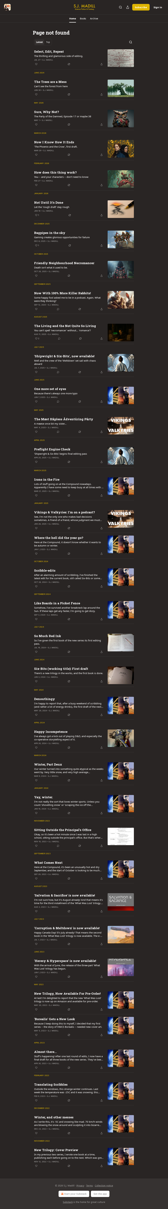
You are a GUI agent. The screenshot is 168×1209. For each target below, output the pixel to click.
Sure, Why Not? (46, 112)
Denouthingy (44, 699)
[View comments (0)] (58, 309)
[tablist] (43, 42)
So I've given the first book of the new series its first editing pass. (67, 642)
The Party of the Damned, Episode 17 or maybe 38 (62, 116)
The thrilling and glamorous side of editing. (58, 56)
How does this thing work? (55, 172)
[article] (84, 58)
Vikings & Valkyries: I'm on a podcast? (64, 512)
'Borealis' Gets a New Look (54, 1019)
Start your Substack (75, 1193)
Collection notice (104, 1185)
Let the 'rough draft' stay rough (51, 207)
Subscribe (141, 7)
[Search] (120, 7)
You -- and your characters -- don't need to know (61, 176)
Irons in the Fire (46, 479)
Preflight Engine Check (52, 449)
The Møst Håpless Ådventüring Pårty (63, 419)
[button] (72, 19)
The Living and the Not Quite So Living (65, 326)
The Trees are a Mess (50, 82)
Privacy (80, 1185)
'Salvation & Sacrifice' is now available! (64, 895)
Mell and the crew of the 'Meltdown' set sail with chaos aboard (65, 362)
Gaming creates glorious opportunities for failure (62, 237)
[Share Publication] (127, 7)
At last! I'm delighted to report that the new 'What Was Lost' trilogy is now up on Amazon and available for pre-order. (67, 999)
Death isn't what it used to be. (51, 267)
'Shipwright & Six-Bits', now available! (64, 356)
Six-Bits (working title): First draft (61, 669)
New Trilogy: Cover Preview (56, 1150)
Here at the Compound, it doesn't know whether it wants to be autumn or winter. (67, 544)
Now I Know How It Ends (54, 142)
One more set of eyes (50, 389)
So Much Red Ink (47, 636)
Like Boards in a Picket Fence (57, 603)
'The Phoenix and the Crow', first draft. (55, 146)
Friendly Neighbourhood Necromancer (64, 263)
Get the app (100, 1193)
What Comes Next (48, 862)
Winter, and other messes (54, 1117)
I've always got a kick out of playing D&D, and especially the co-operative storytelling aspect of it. (68, 737)
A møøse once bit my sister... (50, 423)
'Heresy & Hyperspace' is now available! (65, 961)
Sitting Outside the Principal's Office (62, 830)
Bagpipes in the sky (49, 233)
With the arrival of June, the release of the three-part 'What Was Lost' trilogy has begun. (67, 967)
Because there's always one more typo (55, 393)
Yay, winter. (43, 797)
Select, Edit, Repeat (49, 51)
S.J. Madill (47, 60)
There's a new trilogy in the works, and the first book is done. (68, 673)
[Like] (36, 64)
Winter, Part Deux (48, 764)
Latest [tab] (39, 42)
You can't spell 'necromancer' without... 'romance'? (62, 330)
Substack (68, 1202)
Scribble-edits (44, 570)
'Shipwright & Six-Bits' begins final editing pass (60, 453)
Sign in (158, 7)
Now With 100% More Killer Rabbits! (62, 293)
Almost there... (45, 1052)
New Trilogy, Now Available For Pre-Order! (67, 993)
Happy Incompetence (50, 732)
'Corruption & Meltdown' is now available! (67, 928)
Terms (89, 1185)
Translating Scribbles (51, 1084)
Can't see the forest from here (51, 86)
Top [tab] (48, 42)
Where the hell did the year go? (58, 538)
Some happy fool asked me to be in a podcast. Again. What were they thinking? (67, 299)
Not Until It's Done (48, 202)
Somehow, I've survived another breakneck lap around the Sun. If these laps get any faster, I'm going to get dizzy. (67, 609)
